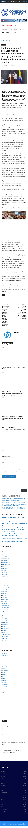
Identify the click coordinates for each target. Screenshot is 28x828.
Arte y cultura (13, 29)
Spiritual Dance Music (7, 527)
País (3, 32)
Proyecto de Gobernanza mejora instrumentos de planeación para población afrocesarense (14, 540)
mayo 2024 (4, 595)
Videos (3, 688)
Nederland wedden (7, 517)
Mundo (8, 32)
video (4, 729)
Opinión (14, 32)
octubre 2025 (5, 562)
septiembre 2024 (6, 587)
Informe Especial (6, 35)
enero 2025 (4, 580)
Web (3, 462)
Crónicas (4, 657)
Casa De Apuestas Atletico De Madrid (11, 538)
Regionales (4, 682)
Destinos (4, 663)
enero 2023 (4, 626)
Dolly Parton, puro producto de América (11, 500)
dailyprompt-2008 (13, 726)
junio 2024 (4, 593)
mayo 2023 (4, 618)
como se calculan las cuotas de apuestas (12, 521)
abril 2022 (4, 644)
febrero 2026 (5, 554)
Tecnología (4, 686)
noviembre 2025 (6, 560)
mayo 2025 (4, 572)
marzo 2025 (5, 576)
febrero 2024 (5, 601)
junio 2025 (4, 570)
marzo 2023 (5, 622)
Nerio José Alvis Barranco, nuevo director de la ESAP (13, 498)
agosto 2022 (5, 636)
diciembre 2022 (5, 628)
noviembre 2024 (6, 584)
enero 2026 (4, 556)
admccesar (4, 65)
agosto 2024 (5, 589)
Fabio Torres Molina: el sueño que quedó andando (13, 502)
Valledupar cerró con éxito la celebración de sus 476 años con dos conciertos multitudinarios (13, 529)
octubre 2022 (5, 632)
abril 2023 (4, 620)
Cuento (4, 659)
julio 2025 (4, 568)
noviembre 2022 (6, 630)
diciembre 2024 (5, 582)
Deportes (22, 29)
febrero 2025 (5, 578)
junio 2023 (4, 616)
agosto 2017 (5, 646)
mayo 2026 (4, 553)
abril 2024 (4, 597)
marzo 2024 (5, 599)
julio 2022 (4, 638)
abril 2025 (4, 574)
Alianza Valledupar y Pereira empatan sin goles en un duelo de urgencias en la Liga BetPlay (14, 505)
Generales (9, 25)
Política (17, 25)
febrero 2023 (5, 624)
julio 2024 (4, 591)
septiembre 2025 (6, 564)
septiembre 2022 (6, 634)
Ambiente (4, 653)
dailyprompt (5, 726)
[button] (24, 1)
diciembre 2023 (5, 605)
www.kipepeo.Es (6, 533)
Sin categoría (5, 684)
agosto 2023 (5, 613)
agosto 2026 (5, 549)
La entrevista (5, 670)
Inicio (3, 25)
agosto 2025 (5, 566)
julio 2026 (4, 551)
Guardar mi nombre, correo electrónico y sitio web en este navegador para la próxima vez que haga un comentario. (13, 470)
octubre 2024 (5, 585)
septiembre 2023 (6, 611)
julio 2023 (4, 615)
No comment (4, 66)
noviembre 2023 (6, 607)
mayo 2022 (4, 642)
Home (2, 40)
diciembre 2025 (5, 558)
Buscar (4, 488)
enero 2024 (4, 603)
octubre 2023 (5, 609)
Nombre (4, 450)
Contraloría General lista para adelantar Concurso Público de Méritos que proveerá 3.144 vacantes (13, 418)
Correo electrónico (6, 456)
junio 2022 (4, 640)
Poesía (3, 678)
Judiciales (4, 29)
